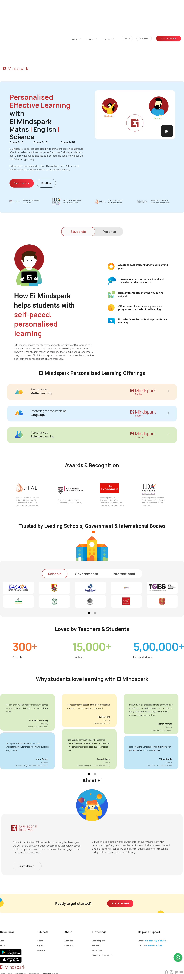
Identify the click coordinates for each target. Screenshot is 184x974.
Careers (68, 945)
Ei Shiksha (97, 950)
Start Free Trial (21, 183)
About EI (68, 940)
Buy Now (46, 183)
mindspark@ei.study (155, 940)
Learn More (25, 866)
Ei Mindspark (98, 940)
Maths (40, 940)
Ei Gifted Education (102, 955)
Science (41, 950)
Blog (2, 940)
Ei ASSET (96, 945)
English (40, 945)
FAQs (2, 945)
